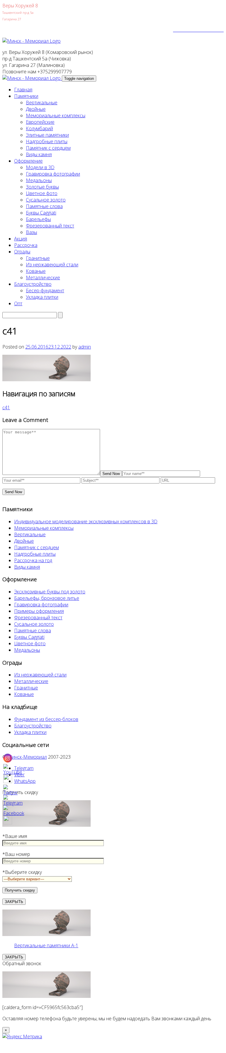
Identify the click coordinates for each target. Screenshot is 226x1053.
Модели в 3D (40, 167)
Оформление (28, 161)
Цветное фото (41, 193)
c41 (6, 407)
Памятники (26, 96)
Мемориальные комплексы (55, 115)
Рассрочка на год (33, 560)
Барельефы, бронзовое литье (46, 598)
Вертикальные (41, 102)
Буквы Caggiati (41, 212)
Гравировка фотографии (53, 174)
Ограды (22, 251)
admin (84, 347)
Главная (23, 89)
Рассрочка (25, 245)
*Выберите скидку (22, 872)
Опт (18, 303)
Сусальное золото (46, 200)
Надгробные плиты (46, 141)
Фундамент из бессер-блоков (46, 719)
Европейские (40, 122)
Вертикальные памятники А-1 (46, 945)
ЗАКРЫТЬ (14, 901)
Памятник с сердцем (48, 148)
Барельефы (38, 219)
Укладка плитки (42, 297)
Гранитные (38, 258)
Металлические (43, 277)
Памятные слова (44, 206)
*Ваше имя (14, 836)
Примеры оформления (39, 611)
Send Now (111, 473)
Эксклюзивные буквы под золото (49, 591)
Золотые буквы (42, 187)
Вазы (31, 232)
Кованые (36, 271)
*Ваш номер (16, 854)
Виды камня (39, 154)
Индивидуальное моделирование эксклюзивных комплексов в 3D (85, 521)
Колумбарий (39, 128)
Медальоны (39, 180)
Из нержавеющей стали (52, 264)
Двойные (36, 109)
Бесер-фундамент (45, 290)
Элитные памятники (47, 135)
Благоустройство (32, 284)
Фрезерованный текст (50, 225)
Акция (20, 238)
